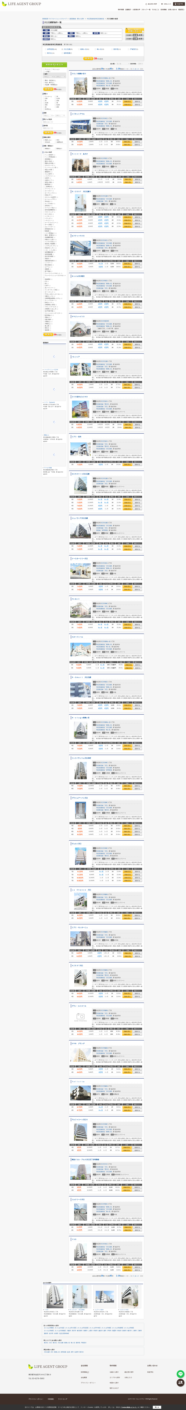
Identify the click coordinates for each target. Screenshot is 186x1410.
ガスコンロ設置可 (51, 197)
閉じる (157, 1407)
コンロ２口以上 (51, 241)
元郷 (106, 196)
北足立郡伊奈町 (64, 1333)
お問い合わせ (172, 9)
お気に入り (128, 1377)
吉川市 (51, 1333)
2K (46, 100)
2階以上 (48, 317)
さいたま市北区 (59, 1328)
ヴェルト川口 (76, 844)
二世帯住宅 (49, 186)
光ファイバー (50, 288)
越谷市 (100, 1330)
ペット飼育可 (50, 155)
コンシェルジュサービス (53, 313)
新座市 (124, 1330)
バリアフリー (50, 176)
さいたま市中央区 (95, 1328)
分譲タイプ (49, 180)
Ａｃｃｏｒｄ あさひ (80, 154)
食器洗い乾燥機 (51, 244)
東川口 (50, 53)
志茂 (68, 1352)
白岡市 (56, 1333)
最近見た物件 (129, 1372)
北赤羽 (76, 1352)
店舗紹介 (128, 9)
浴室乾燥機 (49, 254)
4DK (57, 107)
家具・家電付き (51, 235)
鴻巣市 (85, 1330)
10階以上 (48, 321)
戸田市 (109, 1330)
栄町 (106, 802)
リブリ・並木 (76, 437)
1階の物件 (49, 319)
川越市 (69, 1330)
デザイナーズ (50, 165)
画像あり (47, 148)
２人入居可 (49, 174)
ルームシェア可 (51, 199)
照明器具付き (50, 229)
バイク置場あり (51, 233)
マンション (56, 69)
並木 (106, 401)
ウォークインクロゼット (53, 273)
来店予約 (150, 1372)
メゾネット (49, 216)
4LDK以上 (48, 109)
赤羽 (72, 1352)
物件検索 (121, 9)
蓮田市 (46, 1333)
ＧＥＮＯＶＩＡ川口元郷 (80, 474)
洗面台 (48, 258)
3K (57, 103)
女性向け (48, 205)
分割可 (48, 178)
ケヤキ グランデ (78, 1043)
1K (57, 96)
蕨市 (105, 1330)
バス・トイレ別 (51, 250)
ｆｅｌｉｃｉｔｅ (78, 1081)
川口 (106, 123)
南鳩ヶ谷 (84, 49)
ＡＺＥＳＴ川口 (77, 965)
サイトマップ (62, 1399)
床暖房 (48, 269)
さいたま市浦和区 (117, 1328)
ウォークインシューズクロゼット (54, 276)
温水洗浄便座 (50, 256)
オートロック (50, 292)
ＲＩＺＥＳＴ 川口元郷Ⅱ (81, 191)
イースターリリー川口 (80, 558)
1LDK (58, 98)
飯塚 (106, 894)
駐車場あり (49, 315)
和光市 (119, 1330)
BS (47, 283)
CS (47, 281)
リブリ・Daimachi (49, 402)
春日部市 (79, 1330)
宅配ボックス (50, 296)
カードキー (49, 191)
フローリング (50, 212)
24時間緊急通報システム (53, 298)
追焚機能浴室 (50, 252)
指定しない (48, 140)
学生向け (48, 201)
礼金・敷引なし (50, 82)
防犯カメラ (49, 302)
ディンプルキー (51, 300)
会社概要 (84, 1377)
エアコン (48, 267)
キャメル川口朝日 (78, 276)
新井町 (107, 321)
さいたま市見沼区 (83, 1328)
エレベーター (50, 227)
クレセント (76, 599)
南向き (48, 328)
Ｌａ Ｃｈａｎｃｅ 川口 (81, 890)
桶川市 (129, 1330)
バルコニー (49, 220)
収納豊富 (48, 279)
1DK (46, 98)
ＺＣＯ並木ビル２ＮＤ (80, 397)
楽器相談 (48, 159)
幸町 (106, 603)
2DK (57, 100)
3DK (46, 105)
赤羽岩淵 (52, 49)
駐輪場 (48, 231)
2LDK (46, 103)
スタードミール (77, 637)
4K (46, 107)
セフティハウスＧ (78, 236)
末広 (106, 118)
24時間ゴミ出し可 (51, 309)
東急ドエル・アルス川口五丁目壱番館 (85, 1159)
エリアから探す (115, 1377)
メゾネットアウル (78, 114)
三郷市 (140, 1330)
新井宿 (117, 49)
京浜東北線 (99, 123)
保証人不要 (49, 169)
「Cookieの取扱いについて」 (129, 1407)
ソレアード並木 (99, 1309)
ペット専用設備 (51, 157)
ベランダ (48, 218)
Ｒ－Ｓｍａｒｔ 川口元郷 (81, 677)
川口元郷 (68, 49)
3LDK (58, 105)
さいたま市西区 (49, 1328)
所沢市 (74, 1330)
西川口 (107, 404)
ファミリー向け (51, 208)
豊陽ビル (46, 435)
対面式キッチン (51, 248)
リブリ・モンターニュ (80, 927)
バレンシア (76, 357)
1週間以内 (60, 142)
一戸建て (47, 71)
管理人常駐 (49, 182)
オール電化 (49, 224)
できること (155, 9)
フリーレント (50, 188)
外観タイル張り (51, 239)
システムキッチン (51, 246)
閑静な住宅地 (50, 163)
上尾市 (90, 1330)
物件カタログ (114, 1388)
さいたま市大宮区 (71, 1328)
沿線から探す (114, 1372)
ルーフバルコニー (51, 222)
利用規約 (51, 1399)
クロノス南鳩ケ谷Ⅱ (79, 73)
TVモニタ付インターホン (54, 294)
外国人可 (48, 195)
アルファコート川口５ (80, 1119)
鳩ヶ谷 (100, 49)
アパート (47, 69)
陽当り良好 (49, 161)
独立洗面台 (49, 265)
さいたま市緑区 (49, 1330)
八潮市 (135, 1330)
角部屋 (48, 330)
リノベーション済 (51, 167)
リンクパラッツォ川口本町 (81, 758)
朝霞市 (114, 1330)
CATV (47, 285)
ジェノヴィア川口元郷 (80, 518)
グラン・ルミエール (79, 1006)
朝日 (106, 158)
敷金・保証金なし (50, 80)
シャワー (48, 263)
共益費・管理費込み (51, 85)
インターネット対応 (52, 290)
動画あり (59, 148)
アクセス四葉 (48, 468)
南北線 (98, 530)
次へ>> (137, 69)
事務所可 (48, 172)
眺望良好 (48, 184)
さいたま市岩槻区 (60, 1330)
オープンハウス (51, 193)
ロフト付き (49, 214)
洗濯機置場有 (50, 237)
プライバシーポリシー (88, 1383)
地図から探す (114, 1383)
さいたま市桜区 (106, 1328)
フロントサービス (51, 307)
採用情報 (164, 9)
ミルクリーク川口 (78, 1199)
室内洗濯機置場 (51, 210)
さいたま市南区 (129, 1328)
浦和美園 (68, 53)
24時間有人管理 (51, 305)
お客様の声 (136, 9)
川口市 (103, 78)
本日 (58, 140)
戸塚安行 (134, 49)
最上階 (48, 326)
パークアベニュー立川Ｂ (51, 369)
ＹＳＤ (74, 1239)
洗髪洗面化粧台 (51, 260)
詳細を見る (127, 101)
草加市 (95, 1330)
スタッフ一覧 (145, 9)
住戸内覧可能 (50, 311)
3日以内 (47, 142)
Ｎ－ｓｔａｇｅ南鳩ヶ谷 (80, 718)
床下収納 (48, 271)
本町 (106, 762)
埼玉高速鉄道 (100, 81)
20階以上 (48, 324)
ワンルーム (48, 96)
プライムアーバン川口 (80, 798)
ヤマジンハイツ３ (78, 316)
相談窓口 (181, 9)
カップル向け (50, 203)
